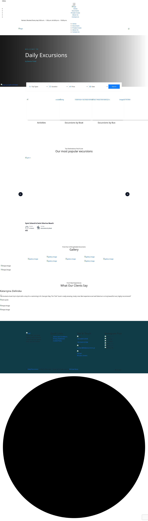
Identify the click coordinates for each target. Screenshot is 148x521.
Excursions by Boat (74, 122)
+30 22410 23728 (82, 339)
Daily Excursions (33, 369)
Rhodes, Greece (82, 355)
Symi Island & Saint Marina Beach (39, 223)
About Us (75, 15)
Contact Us (75, 17)
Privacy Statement (59, 339)
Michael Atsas (73, 369)
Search (114, 87)
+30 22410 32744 (82, 342)
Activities (41, 122)
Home (75, 9)
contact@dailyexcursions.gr (86, 348)
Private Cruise (75, 13)
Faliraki (79, 353)
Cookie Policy (57, 341)
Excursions (75, 11)
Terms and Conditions (60, 337)
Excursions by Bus (106, 122)
